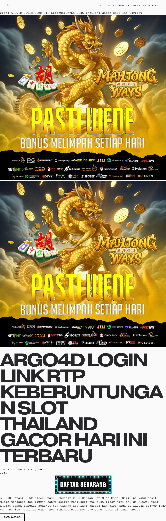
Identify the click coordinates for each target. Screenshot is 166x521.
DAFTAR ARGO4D (12, 517)
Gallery (121, 5)
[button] (12, 517)
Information (134, 5)
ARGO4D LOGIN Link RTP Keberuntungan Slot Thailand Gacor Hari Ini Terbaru (76, 12)
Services (111, 5)
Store (102, 5)
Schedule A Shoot (150, 5)
